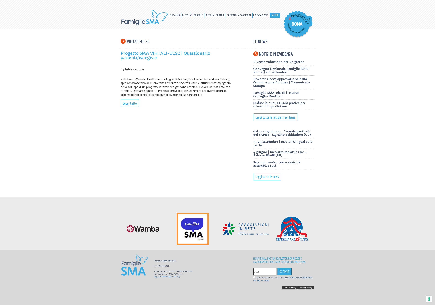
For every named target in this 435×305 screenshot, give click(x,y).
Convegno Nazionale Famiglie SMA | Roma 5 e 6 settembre (281, 70)
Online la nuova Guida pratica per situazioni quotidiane (279, 104)
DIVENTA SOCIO (260, 15)
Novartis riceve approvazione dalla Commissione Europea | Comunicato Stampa (281, 82)
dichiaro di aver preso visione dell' (282, 279)
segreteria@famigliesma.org (167, 276)
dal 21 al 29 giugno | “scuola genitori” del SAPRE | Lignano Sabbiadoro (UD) (282, 133)
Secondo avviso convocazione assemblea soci (276, 164)
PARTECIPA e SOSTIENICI (239, 15)
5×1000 (275, 15)
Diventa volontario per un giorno (279, 62)
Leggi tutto (130, 103)
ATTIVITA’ (187, 15)
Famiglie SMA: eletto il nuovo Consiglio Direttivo (276, 94)
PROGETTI (199, 15)
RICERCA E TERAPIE (215, 15)
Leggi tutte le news (267, 176)
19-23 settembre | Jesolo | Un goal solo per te (282, 143)
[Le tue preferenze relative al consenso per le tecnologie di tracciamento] (429, 299)
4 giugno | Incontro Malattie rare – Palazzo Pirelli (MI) (280, 153)
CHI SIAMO (175, 15)
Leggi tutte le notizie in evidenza (275, 117)
